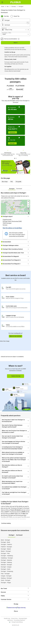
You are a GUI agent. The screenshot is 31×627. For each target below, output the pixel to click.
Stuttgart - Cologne (6, 567)
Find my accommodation (10, 39)
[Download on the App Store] (21, 608)
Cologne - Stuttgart (6, 576)
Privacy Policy (14, 618)
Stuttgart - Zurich (5, 569)
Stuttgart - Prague (6, 582)
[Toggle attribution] (28, 213)
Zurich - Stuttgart (5, 580)
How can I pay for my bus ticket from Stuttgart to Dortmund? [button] (12, 437)
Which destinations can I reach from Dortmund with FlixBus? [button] (12, 482)
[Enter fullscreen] (28, 209)
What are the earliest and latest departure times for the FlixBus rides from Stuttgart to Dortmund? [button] (14, 459)
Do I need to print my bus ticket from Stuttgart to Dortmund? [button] (12, 477)
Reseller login (7, 618)
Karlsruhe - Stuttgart (6, 564)
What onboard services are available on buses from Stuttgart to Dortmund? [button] (13, 453)
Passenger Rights (23, 618)
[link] (15, 386)
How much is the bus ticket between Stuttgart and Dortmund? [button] (12, 426)
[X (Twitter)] (16, 614)
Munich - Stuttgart (6, 551)
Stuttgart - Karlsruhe (6, 560)
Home (2, 6)
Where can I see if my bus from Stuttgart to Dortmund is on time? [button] (14, 431)
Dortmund (19, 188)
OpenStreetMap (24, 213)
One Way (6, 16)
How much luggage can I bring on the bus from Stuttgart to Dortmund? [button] (13, 442)
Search (15, 42)
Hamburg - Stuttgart (6, 578)
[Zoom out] (28, 204)
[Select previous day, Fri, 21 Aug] (26, 30)
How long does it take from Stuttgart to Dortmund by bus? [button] (13, 420)
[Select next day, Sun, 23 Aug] (28, 30)
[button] (15, 20)
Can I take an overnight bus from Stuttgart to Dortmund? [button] (14, 493)
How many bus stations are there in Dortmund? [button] (12, 471)
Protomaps (17, 213)
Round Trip (16, 16)
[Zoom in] (28, 201)
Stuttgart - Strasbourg (7, 571)
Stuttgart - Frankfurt (6, 544)
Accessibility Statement (19, 620)
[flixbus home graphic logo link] (15, 2)
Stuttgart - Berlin (5, 542)
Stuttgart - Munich (6, 549)
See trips (12, 143)
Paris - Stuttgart (5, 573)
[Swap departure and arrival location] (27, 22)
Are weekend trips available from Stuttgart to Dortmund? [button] (14, 487)
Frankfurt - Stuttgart (6, 546)
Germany (13, 6)
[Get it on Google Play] (12, 608)
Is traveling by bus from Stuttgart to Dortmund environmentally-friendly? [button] (12, 447)
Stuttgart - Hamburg (6, 562)
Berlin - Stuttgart (5, 540)
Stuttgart (21, 6)
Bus (8, 6)
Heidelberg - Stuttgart (7, 558)
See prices (12, 132)
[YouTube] (15, 614)
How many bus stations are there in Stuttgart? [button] (12, 466)
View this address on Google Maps (12, 228)
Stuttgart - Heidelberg (7, 555)
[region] (15, 207)
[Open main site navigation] (2, 2)
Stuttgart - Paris (5, 553)
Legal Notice (10, 620)
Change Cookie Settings (17, 622)
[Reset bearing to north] (28, 206)
